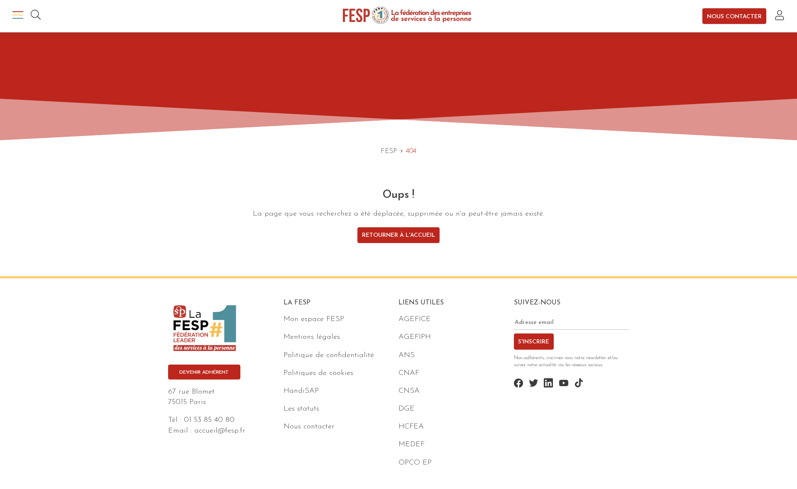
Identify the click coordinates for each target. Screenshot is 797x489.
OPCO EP (415, 463)
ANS (406, 355)
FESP (389, 151)
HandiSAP (301, 391)
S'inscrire (533, 342)
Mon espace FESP (314, 319)
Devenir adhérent (204, 372)
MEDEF (411, 444)
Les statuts (301, 409)
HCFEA (411, 427)
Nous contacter (734, 16)
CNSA (409, 391)
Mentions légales (312, 337)
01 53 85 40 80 (209, 420)
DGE (406, 409)
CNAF (408, 373)
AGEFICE (414, 319)
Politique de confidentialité (329, 355)
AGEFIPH (414, 337)
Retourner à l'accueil (398, 235)
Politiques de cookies (318, 373)
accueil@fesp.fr (219, 431)
